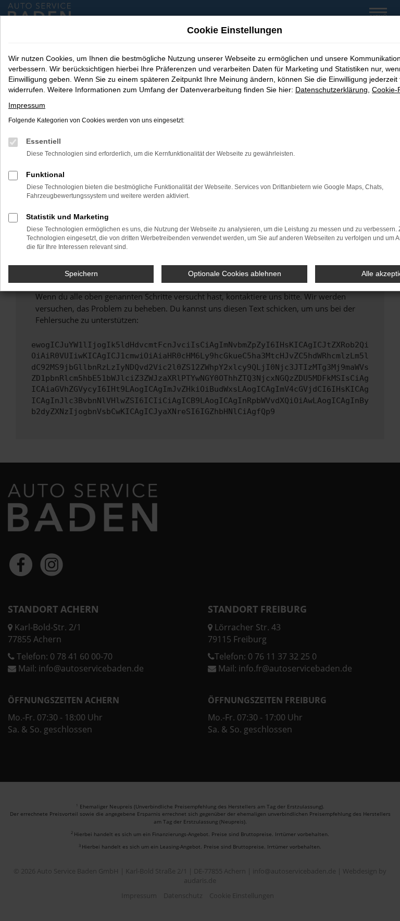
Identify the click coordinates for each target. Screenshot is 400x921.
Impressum (26, 105)
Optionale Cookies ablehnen (234, 273)
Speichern (81, 273)
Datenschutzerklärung (331, 89)
